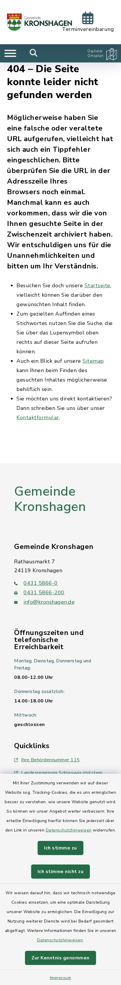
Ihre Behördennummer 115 (50, 760)
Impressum (60, 978)
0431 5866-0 (40, 583)
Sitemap (93, 360)
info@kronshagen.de (49, 601)
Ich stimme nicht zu (61, 871)
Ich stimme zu (60, 848)
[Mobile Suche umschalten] (33, 53)
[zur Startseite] (39, 22)
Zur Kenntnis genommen (60, 958)
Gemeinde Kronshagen (50, 499)
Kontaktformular (37, 417)
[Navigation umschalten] (10, 53)
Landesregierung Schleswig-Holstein (61, 773)
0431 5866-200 (44, 592)
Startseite (97, 285)
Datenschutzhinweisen (69, 830)
